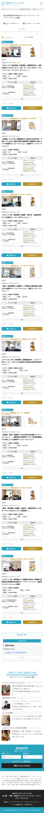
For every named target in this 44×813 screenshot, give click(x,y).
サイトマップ (18, 801)
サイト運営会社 (17, 804)
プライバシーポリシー (32, 801)
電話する (34, 108)
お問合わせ (12, 108)
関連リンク (8, 801)
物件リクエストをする (22, 766)
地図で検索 (23, 635)
